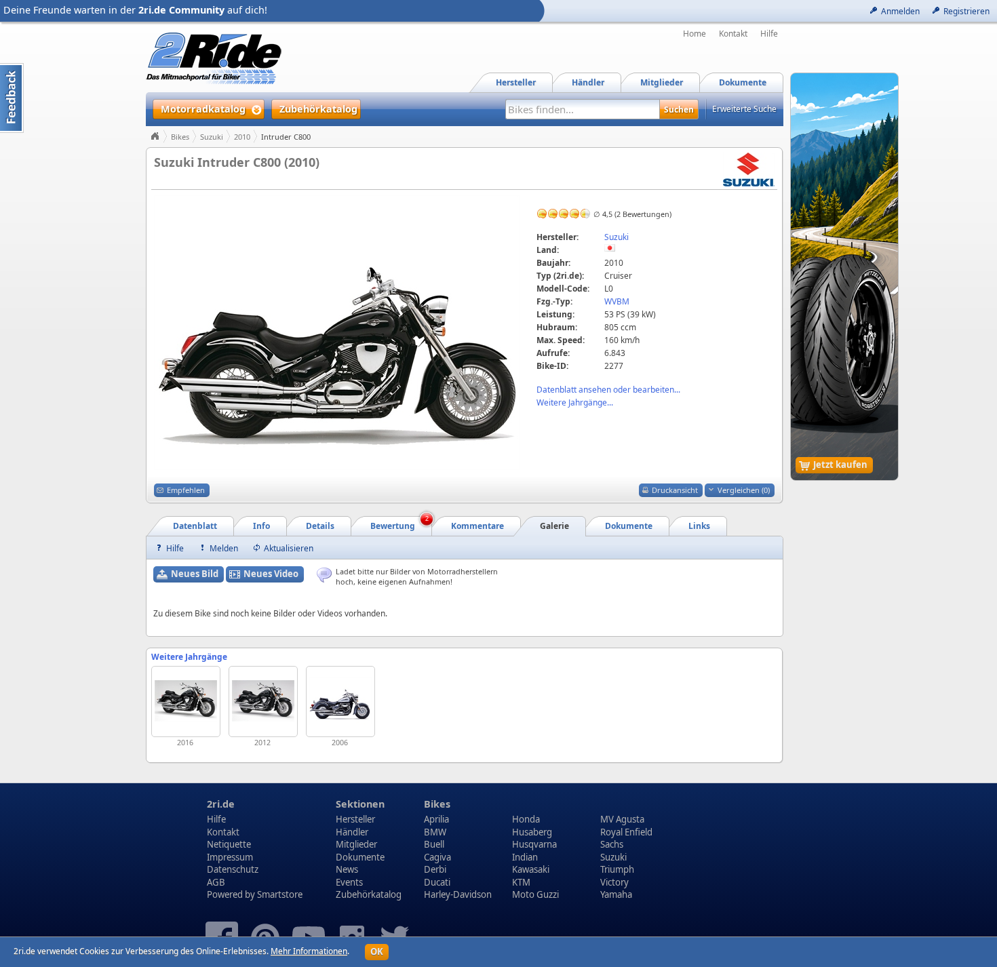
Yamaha (616, 894)
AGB (216, 882)
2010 (242, 137)
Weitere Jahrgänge (189, 657)
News (347, 869)
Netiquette (229, 844)
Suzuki (211, 137)
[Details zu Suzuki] (749, 168)
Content (12, 98)
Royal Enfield (626, 832)
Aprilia (436, 819)
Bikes (180, 137)
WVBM (616, 301)
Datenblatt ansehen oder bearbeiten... (608, 389)
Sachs (611, 844)
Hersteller (355, 819)
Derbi (435, 869)
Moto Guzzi (535, 894)
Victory (614, 882)
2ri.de (221, 803)
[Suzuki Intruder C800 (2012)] (263, 701)
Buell (434, 844)
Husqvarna (534, 844)
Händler (352, 832)
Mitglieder (356, 844)
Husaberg (532, 832)
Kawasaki (530, 869)
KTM (521, 882)
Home (694, 33)
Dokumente (360, 857)
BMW (435, 832)
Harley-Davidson (458, 894)
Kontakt (733, 33)
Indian (525, 857)
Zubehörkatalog (369, 894)
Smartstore (279, 894)
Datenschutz (232, 869)
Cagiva (437, 857)
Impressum (230, 857)
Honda (526, 819)
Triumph (617, 869)
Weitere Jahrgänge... (574, 402)
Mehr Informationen (309, 951)
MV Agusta (622, 819)
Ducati (437, 882)
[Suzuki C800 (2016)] (185, 701)
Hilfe (769, 33)
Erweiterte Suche (744, 109)
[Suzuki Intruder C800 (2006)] (340, 701)
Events (349, 882)
